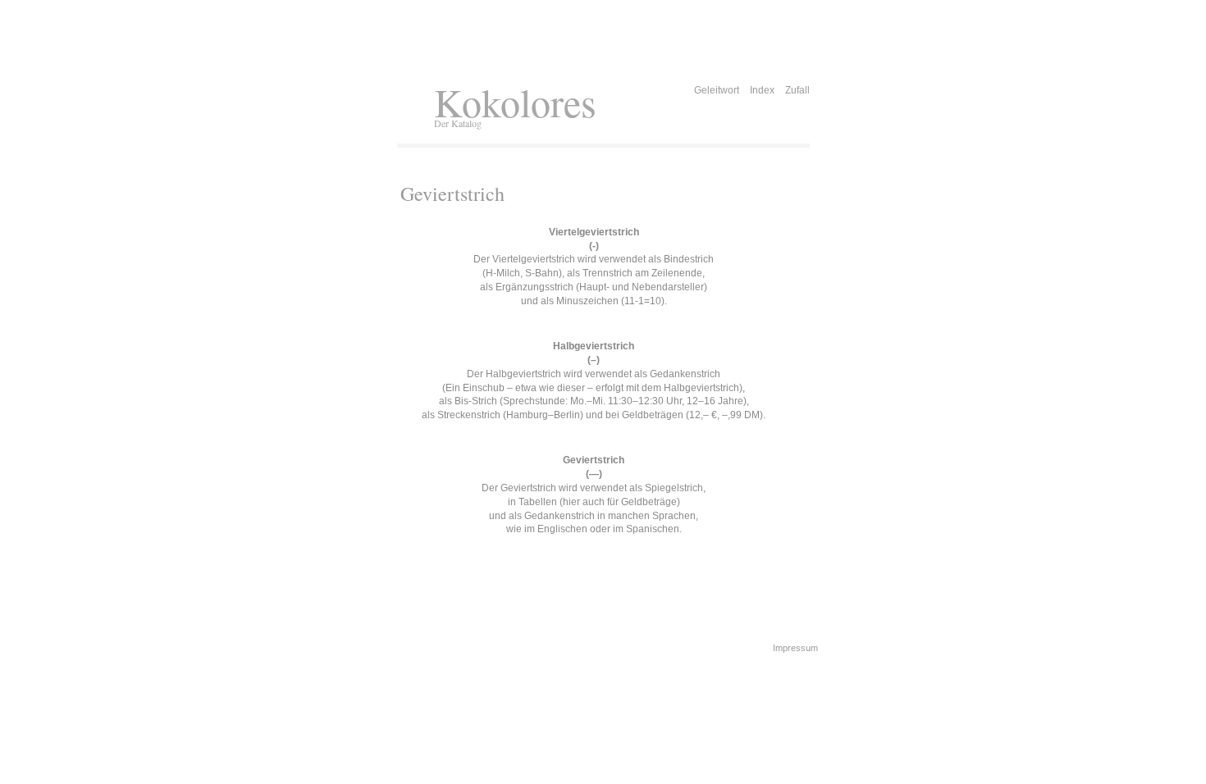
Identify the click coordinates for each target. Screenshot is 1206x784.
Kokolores (515, 101)
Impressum (795, 648)
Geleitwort (716, 90)
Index (762, 90)
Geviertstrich (452, 193)
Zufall (797, 90)
